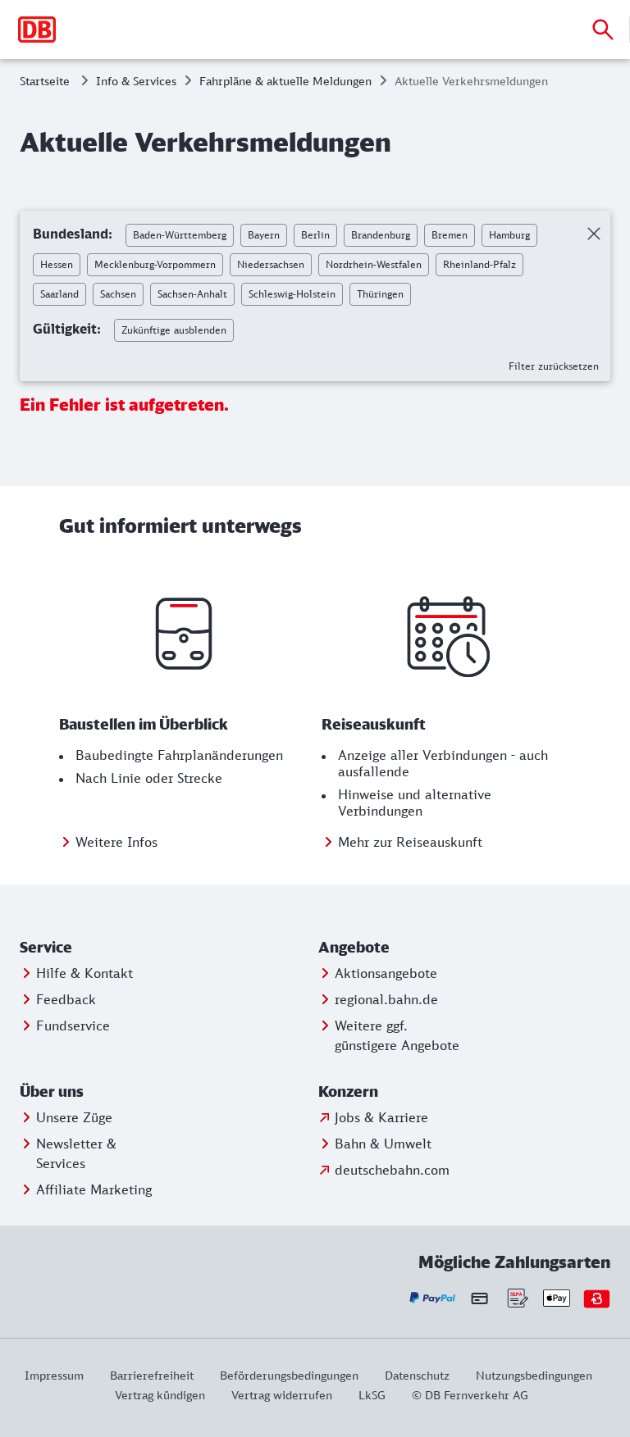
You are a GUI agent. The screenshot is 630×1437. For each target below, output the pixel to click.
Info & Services (136, 81)
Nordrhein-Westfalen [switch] (374, 264)
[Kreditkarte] (479, 1297)
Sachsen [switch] (118, 294)
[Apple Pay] (556, 1298)
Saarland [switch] (59, 294)
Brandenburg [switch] (380, 235)
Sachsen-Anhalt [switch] (192, 294)
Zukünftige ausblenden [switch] (173, 330)
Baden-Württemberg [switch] (179, 235)
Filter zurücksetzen (554, 366)
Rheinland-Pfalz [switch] (479, 264)
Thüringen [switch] (380, 294)
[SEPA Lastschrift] (516, 1298)
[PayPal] (432, 1298)
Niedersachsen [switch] (270, 264)
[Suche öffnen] (603, 29)
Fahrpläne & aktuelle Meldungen (285, 81)
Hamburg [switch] (509, 235)
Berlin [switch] (315, 235)
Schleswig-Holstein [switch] (292, 294)
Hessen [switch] (56, 264)
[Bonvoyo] (596, 1298)
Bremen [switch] (449, 235)
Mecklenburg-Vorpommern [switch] (155, 264)
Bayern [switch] (264, 235)
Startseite (45, 81)
